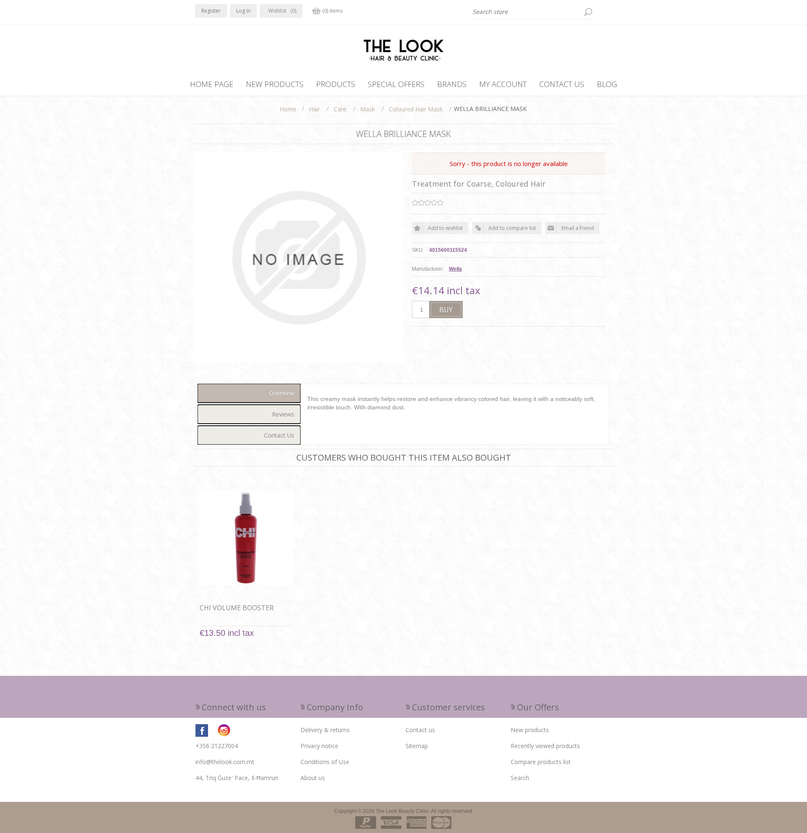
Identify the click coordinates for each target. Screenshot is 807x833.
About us (313, 778)
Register (211, 10)
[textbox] (533, 11)
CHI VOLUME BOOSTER (237, 607)
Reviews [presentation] (283, 414)
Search (520, 778)
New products (530, 730)
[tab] (249, 393)
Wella (455, 269)
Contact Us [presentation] (279, 435)
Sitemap (417, 746)
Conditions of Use (325, 762)
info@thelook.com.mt (224, 762)
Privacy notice (319, 746)
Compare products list (541, 762)
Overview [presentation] (281, 393)
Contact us (420, 730)
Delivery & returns (325, 730)
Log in (243, 10)
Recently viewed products (545, 746)
